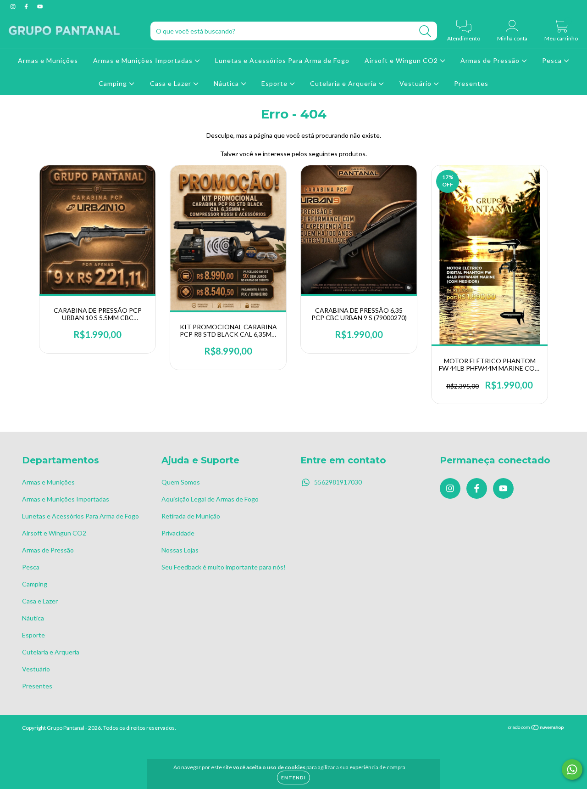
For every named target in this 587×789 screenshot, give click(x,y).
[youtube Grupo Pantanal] (40, 6)
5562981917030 (338, 482)
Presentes (471, 83)
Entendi (293, 777)
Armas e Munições (48, 60)
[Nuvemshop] (536, 728)
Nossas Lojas (180, 550)
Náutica (227, 83)
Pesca (553, 60)
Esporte (275, 83)
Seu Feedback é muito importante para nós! (223, 567)
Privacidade (177, 533)
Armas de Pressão (490, 60)
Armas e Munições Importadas (143, 60)
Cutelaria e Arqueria (344, 83)
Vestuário (416, 83)
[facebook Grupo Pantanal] (26, 6)
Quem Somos (180, 482)
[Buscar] (425, 31)
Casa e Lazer (171, 83)
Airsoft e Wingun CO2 (402, 60)
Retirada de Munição (190, 516)
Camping (114, 83)
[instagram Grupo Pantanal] (13, 6)
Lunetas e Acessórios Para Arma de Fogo (282, 60)
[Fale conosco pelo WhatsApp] (572, 769)
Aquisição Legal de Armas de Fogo (210, 499)
